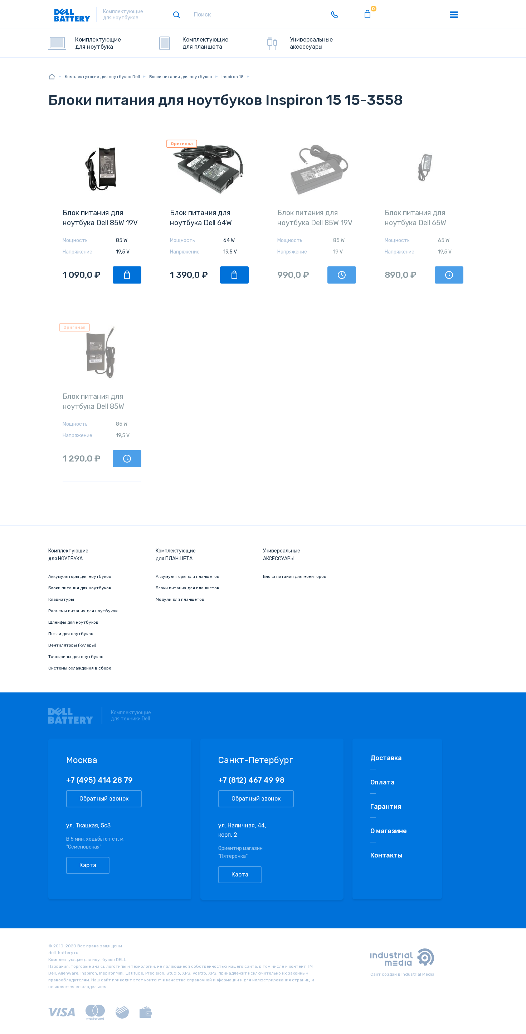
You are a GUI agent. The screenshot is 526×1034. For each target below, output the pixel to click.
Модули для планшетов (180, 599)
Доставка (386, 758)
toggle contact (335, 14)
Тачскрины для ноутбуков (75, 656)
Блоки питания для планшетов (187, 587)
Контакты (386, 855)
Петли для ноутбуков (70, 633)
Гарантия (385, 807)
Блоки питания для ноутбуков (79, 587)
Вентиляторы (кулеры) (72, 645)
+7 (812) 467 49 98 (251, 780)
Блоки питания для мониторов (294, 576)
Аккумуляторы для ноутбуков (79, 576)
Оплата (382, 782)
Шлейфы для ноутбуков (73, 622)
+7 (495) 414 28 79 (99, 780)
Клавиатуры (61, 599)
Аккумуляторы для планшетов (187, 576)
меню (454, 14)
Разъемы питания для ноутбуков (83, 610)
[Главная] (51, 76)
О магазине (388, 831)
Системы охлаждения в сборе (79, 668)
